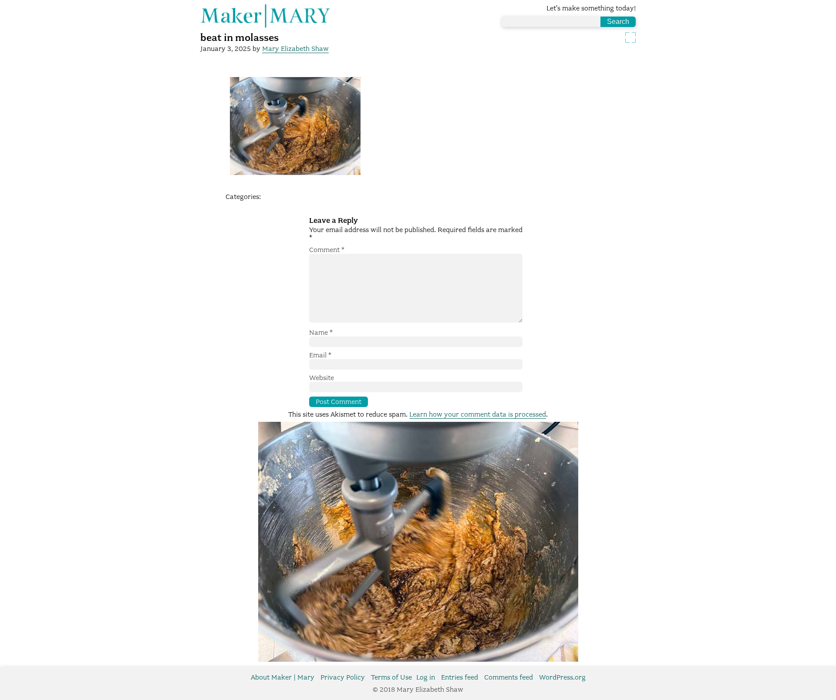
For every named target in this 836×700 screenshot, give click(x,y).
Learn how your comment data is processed (477, 414)
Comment (326, 250)
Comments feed (508, 677)
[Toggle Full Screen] (630, 37)
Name (321, 333)
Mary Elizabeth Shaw (295, 49)
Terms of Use (391, 677)
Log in (425, 677)
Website (321, 378)
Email (320, 355)
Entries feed (459, 677)
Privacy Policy (342, 677)
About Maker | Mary (282, 677)
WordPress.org (562, 677)
